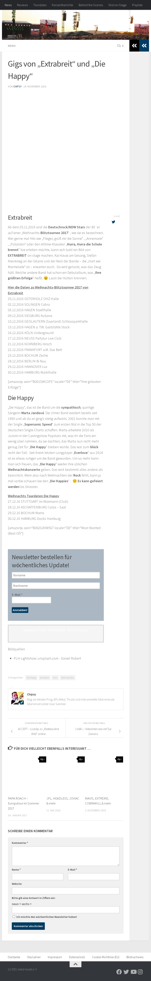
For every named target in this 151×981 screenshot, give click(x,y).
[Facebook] (119, 972)
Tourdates (39, 5)
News (8, 5)
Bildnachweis (134, 957)
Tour (55, 677)
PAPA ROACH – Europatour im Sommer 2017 (23, 803)
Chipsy (17, 86)
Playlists (137, 5)
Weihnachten (67, 677)
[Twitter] (126, 972)
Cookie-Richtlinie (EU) (105, 957)
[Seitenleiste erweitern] (144, 46)
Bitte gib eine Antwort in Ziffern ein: (33, 898)
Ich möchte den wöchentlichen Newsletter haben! (46, 917)
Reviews (22, 5)
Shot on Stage (117, 5)
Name (16, 869)
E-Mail (17, 595)
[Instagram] (140, 972)
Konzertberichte (62, 5)
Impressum (55, 957)
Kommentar (20, 843)
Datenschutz (77, 957)
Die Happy (31, 677)
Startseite (14, 957)
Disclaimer (34, 957)
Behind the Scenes (91, 5)
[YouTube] (133, 972)
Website (17, 884)
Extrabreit (44, 677)
